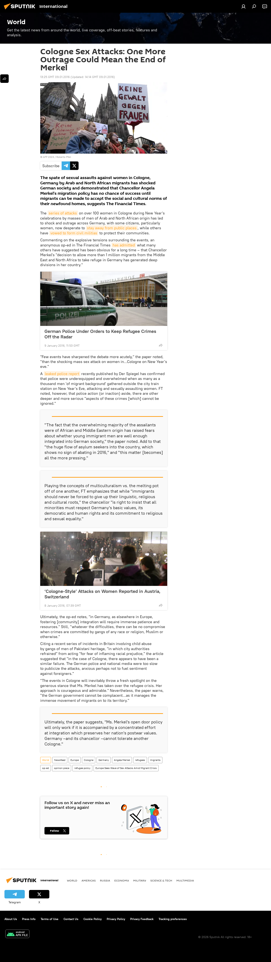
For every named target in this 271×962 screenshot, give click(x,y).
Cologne (88, 760)
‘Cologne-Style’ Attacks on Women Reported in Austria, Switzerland (102, 593)
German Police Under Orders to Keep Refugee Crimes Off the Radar (100, 333)
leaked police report (62, 373)
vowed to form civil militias (73, 233)
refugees (140, 760)
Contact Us (71, 919)
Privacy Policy (116, 919)
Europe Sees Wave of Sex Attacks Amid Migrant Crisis (126, 768)
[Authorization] (243, 6)
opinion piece (61, 768)
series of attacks (63, 213)
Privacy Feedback (141, 919)
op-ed (45, 768)
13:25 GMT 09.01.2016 (55, 77)
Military (139, 880)
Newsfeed (59, 760)
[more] (160, 345)
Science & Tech (161, 880)
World (45, 760)
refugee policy (82, 768)
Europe (75, 760)
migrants (155, 760)
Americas (89, 880)
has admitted (124, 245)
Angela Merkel (122, 760)
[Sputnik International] (20, 10)
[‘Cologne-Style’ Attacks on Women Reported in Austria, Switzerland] (103, 559)
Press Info (29, 919)
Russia (105, 880)
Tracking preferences (173, 919)
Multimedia (185, 880)
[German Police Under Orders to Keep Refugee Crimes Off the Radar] (103, 299)
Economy (121, 880)
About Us (10, 919)
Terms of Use (49, 919)
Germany (103, 760)
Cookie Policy (92, 919)
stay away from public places (112, 227)
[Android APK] (17, 934)
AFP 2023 (48, 156)
